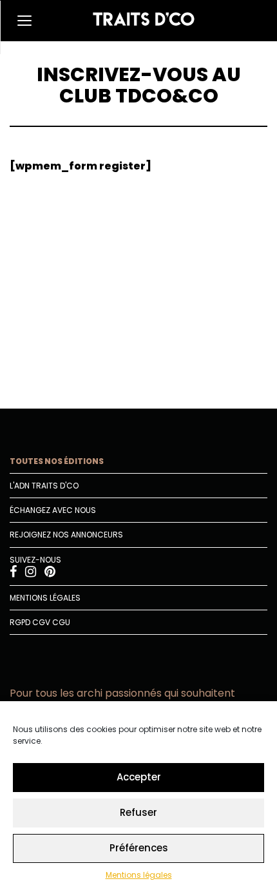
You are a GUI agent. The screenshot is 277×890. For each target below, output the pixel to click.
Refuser (138, 812)
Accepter (139, 777)
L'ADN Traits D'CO (44, 485)
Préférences (139, 848)
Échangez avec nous (53, 510)
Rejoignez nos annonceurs (66, 534)
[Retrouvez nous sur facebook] (14, 573)
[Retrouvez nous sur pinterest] (49, 573)
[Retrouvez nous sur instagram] (31, 573)
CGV (41, 622)
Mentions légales (139, 874)
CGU (61, 622)
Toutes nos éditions (57, 461)
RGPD (20, 622)
